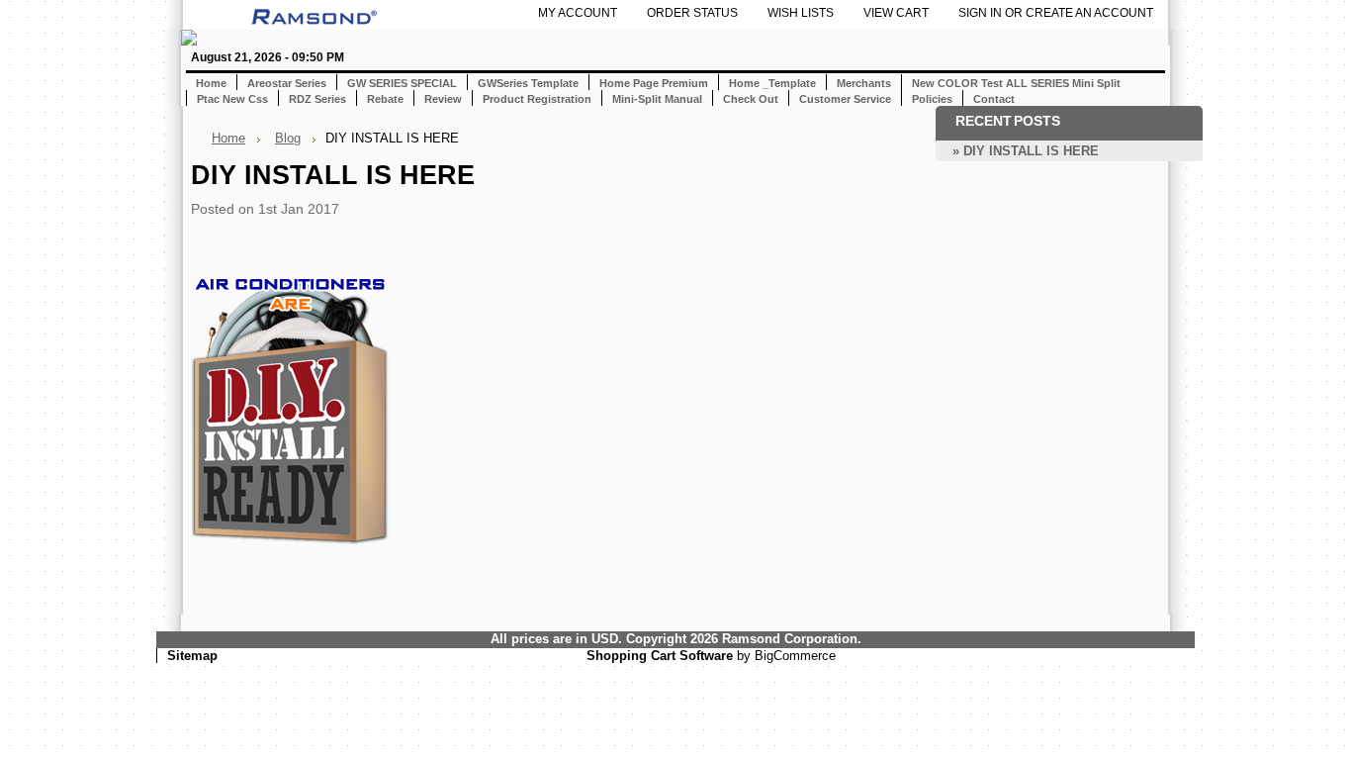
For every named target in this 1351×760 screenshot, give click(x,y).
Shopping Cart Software (659, 655)
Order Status (692, 13)
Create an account (1089, 13)
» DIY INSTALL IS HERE (1025, 150)
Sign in (980, 13)
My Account (577, 13)
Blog (288, 138)
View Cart (896, 13)
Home (228, 138)
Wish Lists (800, 13)
